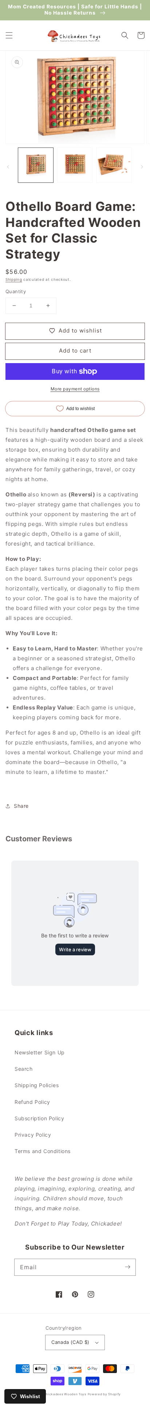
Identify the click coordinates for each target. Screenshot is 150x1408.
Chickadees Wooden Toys (64, 1394)
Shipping (13, 279)
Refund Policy (32, 1102)
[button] (9, 35)
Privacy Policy (33, 1135)
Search (24, 1069)
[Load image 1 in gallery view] (36, 165)
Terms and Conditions (43, 1151)
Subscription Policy (39, 1118)
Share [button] (21, 806)
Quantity (15, 291)
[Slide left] (8, 167)
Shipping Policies (37, 1085)
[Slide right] (142, 167)
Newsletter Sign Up (40, 1052)
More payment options (75, 389)
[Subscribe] (127, 1267)
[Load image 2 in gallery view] (75, 165)
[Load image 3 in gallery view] (114, 165)
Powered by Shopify (104, 1394)
